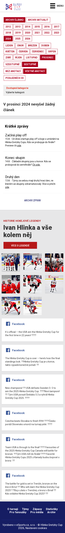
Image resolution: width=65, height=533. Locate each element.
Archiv (51, 512)
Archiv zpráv (32, 200)
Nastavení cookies (36, 528)
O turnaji (12, 509)
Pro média (36, 512)
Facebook (18, 324)
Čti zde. (36, 164)
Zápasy (37, 509)
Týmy (25, 509)
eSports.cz (22, 524)
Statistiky (52, 509)
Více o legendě (20, 245)
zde (19, 145)
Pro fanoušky (18, 512)
